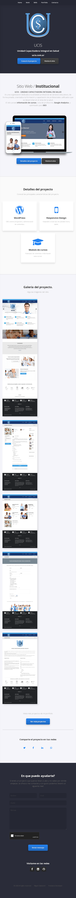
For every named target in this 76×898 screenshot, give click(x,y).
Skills (35, 2)
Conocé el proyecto (29, 61)
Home (20, 2)
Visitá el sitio (49, 61)
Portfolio (44, 2)
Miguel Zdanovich (39, 886)
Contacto (55, 2)
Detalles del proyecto (29, 161)
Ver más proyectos (38, 721)
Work (28, 2)
